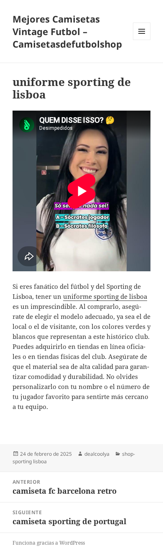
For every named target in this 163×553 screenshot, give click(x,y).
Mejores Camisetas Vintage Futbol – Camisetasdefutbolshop (67, 31)
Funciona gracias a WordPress (49, 542)
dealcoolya (97, 453)
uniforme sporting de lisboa (105, 296)
